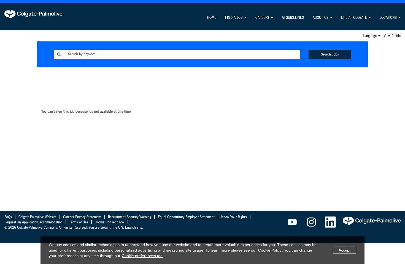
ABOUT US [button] (321, 18)
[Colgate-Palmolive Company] (33, 14)
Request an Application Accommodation (33, 222)
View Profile (392, 36)
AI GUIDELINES (293, 18)
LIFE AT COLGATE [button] (354, 18)
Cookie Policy (270, 250)
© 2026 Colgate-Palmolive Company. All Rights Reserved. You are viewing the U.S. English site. (73, 227)
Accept (344, 250)
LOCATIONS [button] (389, 18)
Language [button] (370, 36)
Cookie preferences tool (142, 256)
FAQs (8, 217)
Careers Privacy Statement (82, 217)
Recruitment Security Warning (129, 217)
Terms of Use (78, 222)
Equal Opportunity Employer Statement (186, 217)
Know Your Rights (234, 217)
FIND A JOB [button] (234, 18)
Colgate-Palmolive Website (37, 217)
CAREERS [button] (262, 18)
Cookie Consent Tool (110, 222)
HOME (211, 18)
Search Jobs (330, 54)
